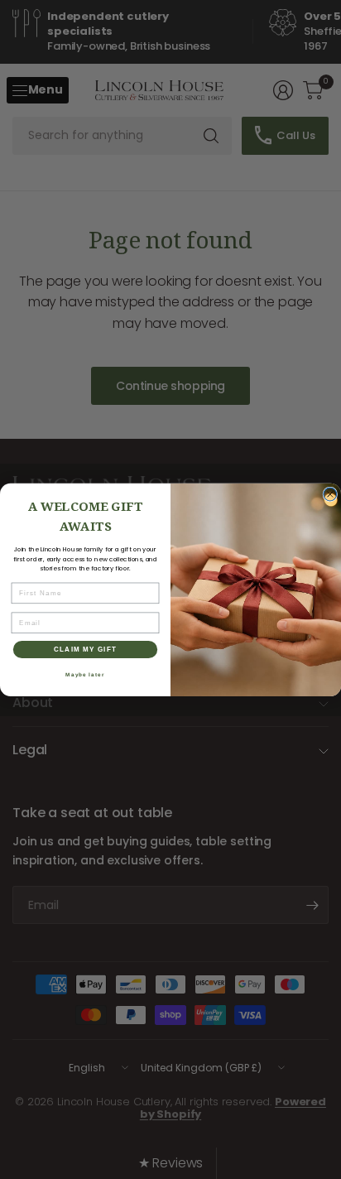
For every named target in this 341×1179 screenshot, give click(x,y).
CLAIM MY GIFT (86, 648)
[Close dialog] (330, 494)
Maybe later (84, 673)
